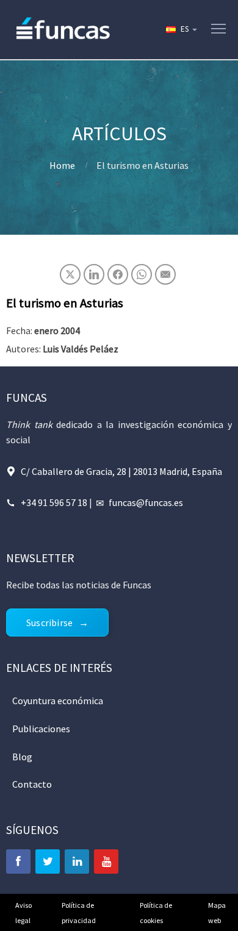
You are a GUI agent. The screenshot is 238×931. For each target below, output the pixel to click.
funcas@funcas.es (146, 502)
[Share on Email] (165, 274)
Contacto (32, 784)
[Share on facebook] (117, 274)
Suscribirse (49, 622)
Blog (22, 757)
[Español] (180, 29)
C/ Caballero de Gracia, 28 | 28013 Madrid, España (121, 471)
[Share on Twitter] (70, 274)
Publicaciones (41, 728)
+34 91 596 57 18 (54, 502)
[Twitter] (47, 861)
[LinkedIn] (77, 861)
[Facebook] (18, 861)
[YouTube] (106, 861)
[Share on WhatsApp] (141, 274)
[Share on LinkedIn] (94, 274)
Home (62, 165)
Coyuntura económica (57, 700)
